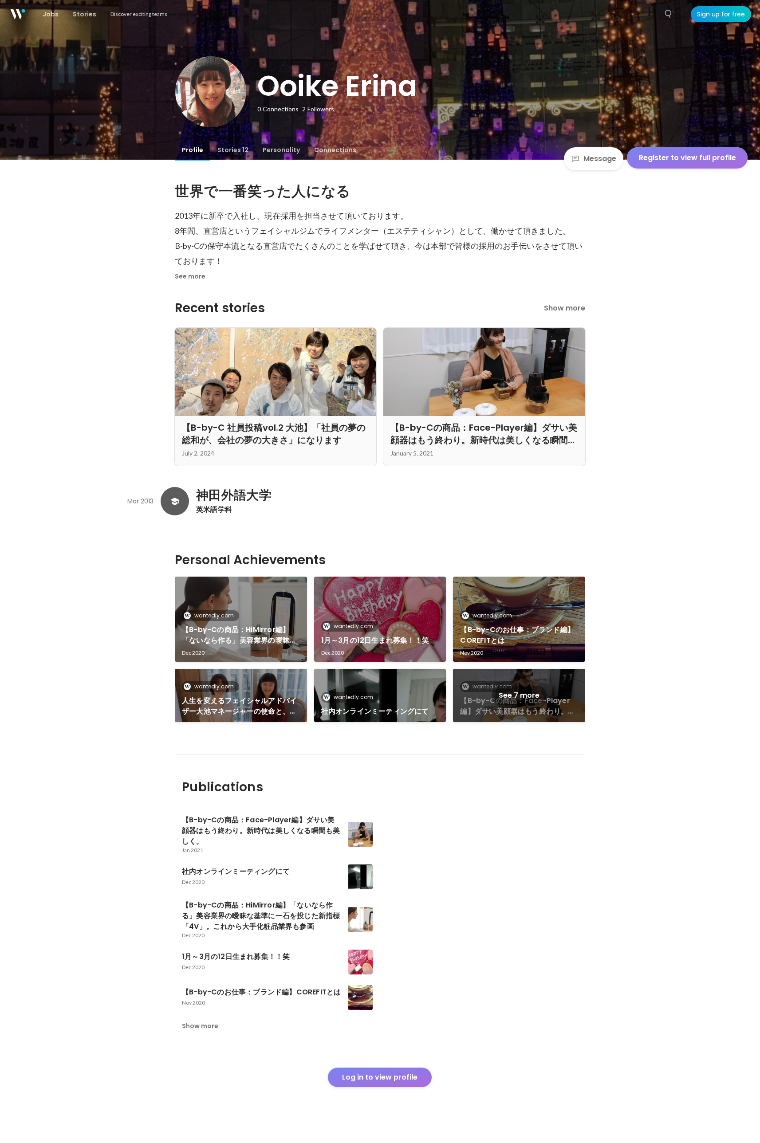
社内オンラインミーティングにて (375, 711)
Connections (335, 149)
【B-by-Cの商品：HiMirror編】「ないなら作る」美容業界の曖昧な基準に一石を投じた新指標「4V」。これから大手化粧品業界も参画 (240, 635)
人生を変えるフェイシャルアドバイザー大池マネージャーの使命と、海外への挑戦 (239, 706)
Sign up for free (721, 14)
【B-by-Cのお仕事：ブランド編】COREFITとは (517, 635)
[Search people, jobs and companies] (668, 14)
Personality (281, 149)
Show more (564, 308)
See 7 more (519, 695)
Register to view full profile (687, 158)
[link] (241, 619)
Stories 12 (232, 149)
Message (599, 158)
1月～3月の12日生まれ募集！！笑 (375, 640)
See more (190, 276)
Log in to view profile (379, 1077)
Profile (192, 149)
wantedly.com (214, 615)
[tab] (192, 150)
